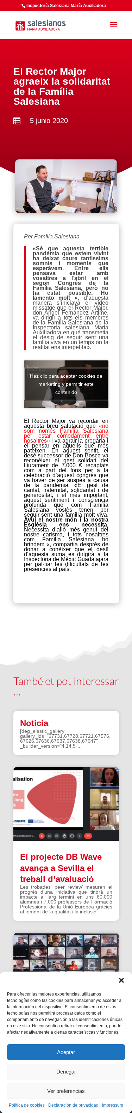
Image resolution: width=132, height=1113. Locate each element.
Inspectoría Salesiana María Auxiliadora (66, 5)
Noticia (34, 723)
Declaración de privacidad (73, 1105)
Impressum (112, 1105)
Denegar (66, 1072)
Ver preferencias (66, 1091)
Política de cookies (27, 1105)
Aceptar (66, 1052)
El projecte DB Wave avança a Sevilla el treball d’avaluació (61, 867)
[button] (121, 980)
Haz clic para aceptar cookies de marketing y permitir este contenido (66, 384)
